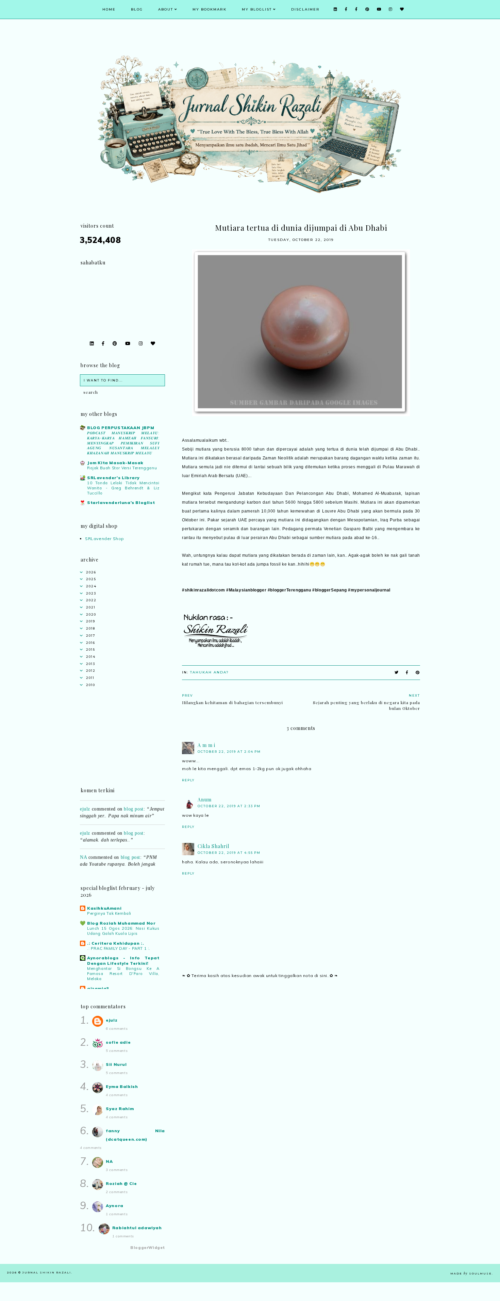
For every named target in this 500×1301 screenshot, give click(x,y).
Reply (188, 780)
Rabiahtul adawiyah (137, 1227)
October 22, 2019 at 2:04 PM (229, 751)
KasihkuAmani (104, 908)
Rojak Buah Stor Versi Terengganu (122, 468)
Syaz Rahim (120, 1108)
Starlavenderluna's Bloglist (121, 502)
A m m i (206, 745)
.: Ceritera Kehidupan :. (115, 943)
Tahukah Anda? (209, 672)
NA (83, 849)
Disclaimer (305, 9)
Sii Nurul (116, 1064)
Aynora (114, 1205)
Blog (137, 9)
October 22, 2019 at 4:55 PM (229, 853)
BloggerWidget (147, 1247)
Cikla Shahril (213, 846)
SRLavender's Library (113, 477)
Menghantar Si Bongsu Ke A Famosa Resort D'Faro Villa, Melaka (123, 973)
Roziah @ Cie (121, 1183)
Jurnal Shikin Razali (46, 1272)
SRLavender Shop (104, 538)
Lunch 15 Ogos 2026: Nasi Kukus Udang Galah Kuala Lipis (123, 931)
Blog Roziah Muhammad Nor (121, 923)
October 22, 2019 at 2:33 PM (229, 806)
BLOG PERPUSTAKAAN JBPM (120, 427)
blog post (133, 801)
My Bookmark (210, 9)
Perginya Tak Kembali (109, 913)
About (165, 9)
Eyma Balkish (122, 1086)
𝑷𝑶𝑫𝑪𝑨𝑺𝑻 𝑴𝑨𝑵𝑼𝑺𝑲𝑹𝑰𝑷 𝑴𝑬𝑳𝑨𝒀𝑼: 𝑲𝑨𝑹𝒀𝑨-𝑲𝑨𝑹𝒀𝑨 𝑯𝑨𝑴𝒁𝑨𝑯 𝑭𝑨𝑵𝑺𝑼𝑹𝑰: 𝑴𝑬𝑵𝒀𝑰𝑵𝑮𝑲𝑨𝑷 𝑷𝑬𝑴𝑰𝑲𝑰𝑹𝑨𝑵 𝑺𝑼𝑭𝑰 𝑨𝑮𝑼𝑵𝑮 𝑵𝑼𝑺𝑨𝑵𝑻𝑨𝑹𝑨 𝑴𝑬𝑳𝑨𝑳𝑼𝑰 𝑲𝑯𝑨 (123, 442)
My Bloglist (257, 9)
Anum (205, 799)
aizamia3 (98, 988)
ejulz (85, 801)
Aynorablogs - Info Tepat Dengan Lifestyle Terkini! (123, 960)
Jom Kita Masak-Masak (115, 462)
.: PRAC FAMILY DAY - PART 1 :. (118, 948)
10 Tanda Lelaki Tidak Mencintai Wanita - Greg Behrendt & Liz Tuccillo (123, 488)
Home (109, 9)
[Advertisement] (301, 1043)
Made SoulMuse (471, 1273)
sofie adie (118, 1042)
